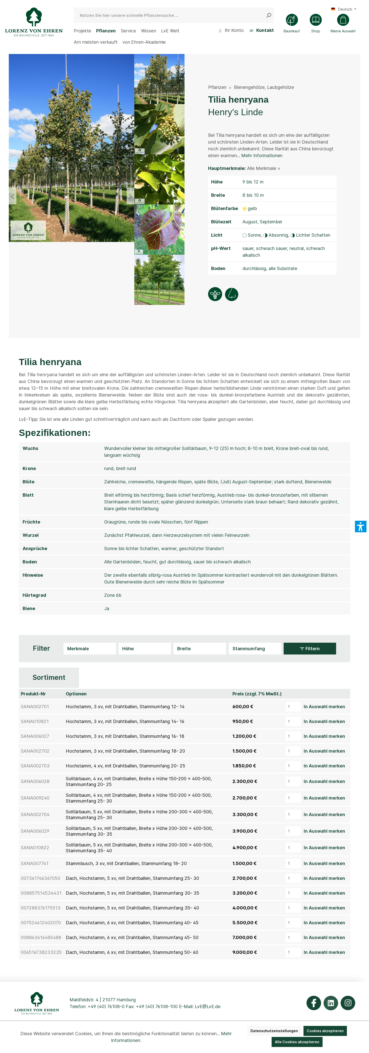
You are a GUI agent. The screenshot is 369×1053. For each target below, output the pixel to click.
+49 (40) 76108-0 (106, 1006)
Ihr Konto (233, 30)
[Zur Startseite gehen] (34, 22)
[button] (360, 526)
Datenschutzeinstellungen (274, 1031)
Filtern (312, 648)
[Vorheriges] (12, 196)
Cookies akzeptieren (325, 1031)
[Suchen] (270, 15)
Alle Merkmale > (263, 168)
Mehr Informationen (261, 155)
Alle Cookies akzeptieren (297, 1042)
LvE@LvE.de (207, 1006)
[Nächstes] (130, 196)
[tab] (49, 678)
